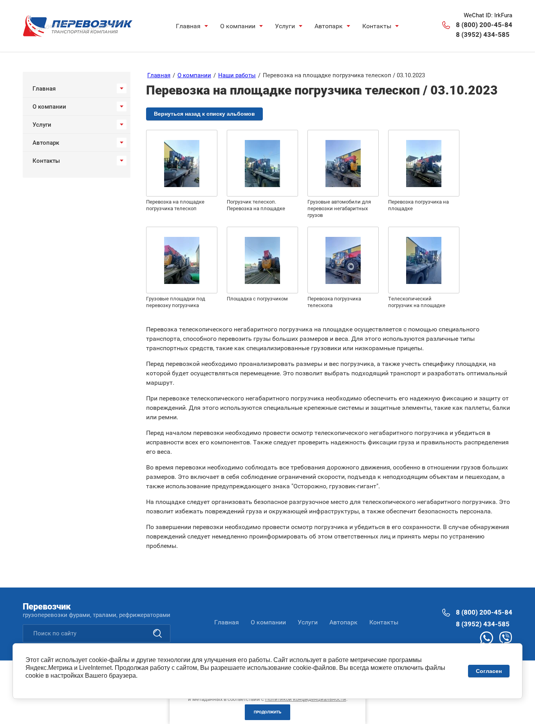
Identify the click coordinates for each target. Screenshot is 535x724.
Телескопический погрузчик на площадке (416, 302)
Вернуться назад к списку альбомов (204, 114)
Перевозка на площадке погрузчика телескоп (175, 205)
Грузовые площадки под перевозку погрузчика (175, 302)
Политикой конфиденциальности (305, 699)
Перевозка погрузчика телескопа (334, 302)
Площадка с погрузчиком (257, 299)
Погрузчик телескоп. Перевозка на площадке (256, 205)
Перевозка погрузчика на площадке (418, 205)
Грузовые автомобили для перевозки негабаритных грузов (339, 208)
